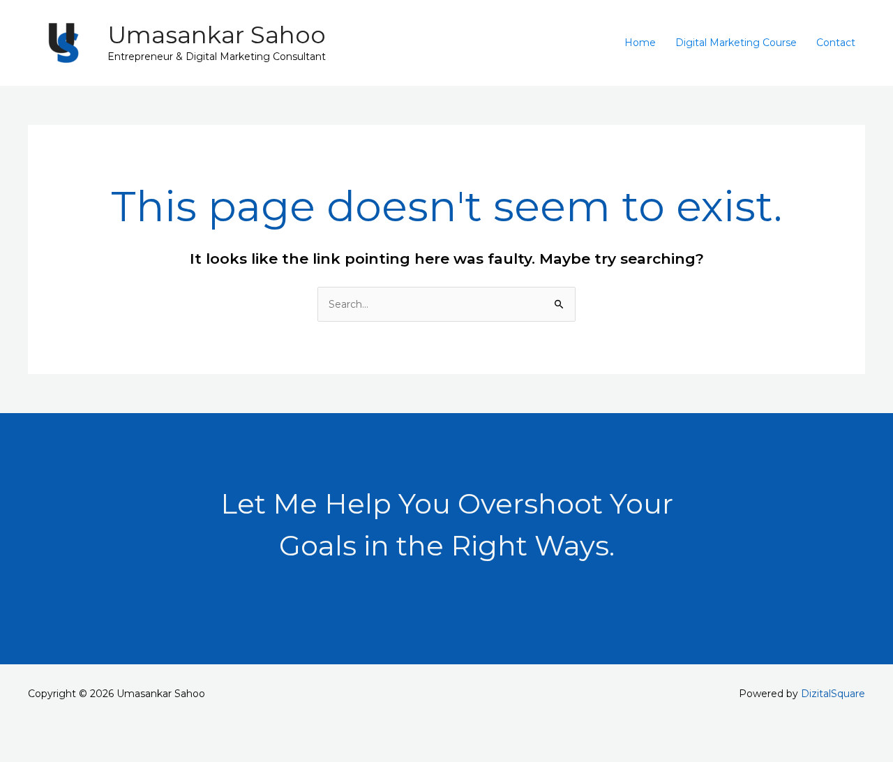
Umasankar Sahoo (216, 35)
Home (640, 42)
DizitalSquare (833, 693)
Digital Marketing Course (736, 42)
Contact (835, 42)
